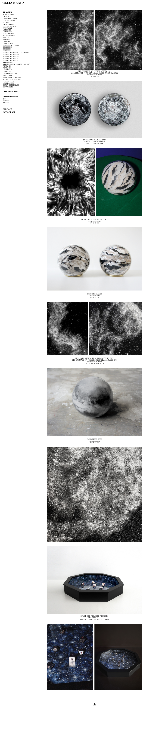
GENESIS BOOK (8, 81)
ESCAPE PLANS (8, 24)
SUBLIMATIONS (8, 34)
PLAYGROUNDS (8, 15)
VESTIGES (6, 39)
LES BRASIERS (8, 83)
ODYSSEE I (7, 51)
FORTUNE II (7, 68)
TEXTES (6, 101)
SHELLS (6, 37)
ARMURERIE (7, 28)
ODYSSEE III (7, 47)
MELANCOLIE (8, 62)
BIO (4, 99)
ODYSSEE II (7, 49)
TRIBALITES (7, 75)
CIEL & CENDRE (9, 20)
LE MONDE (7, 30)
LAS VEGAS (7, 17)
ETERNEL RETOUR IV (11, 55)
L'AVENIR (6, 41)
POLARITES (7, 22)
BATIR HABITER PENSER (12, 77)
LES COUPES (7, 70)
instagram (9, 112)
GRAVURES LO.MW (10, 18)
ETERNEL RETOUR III (11, 56)
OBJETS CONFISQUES (11, 85)
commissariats (11, 91)
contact (7, 109)
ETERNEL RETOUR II (10, 58)
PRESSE (6, 103)
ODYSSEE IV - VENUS (11, 45)
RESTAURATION (9, 36)
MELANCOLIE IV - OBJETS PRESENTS (17, 64)
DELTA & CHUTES (9, 26)
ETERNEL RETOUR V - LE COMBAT (16, 53)
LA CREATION (8, 43)
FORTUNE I (7, 66)
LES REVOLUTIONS (10, 73)
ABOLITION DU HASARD (12, 79)
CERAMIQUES (8, 87)
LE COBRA (7, 72)
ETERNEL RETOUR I (10, 60)
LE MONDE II (7, 32)
